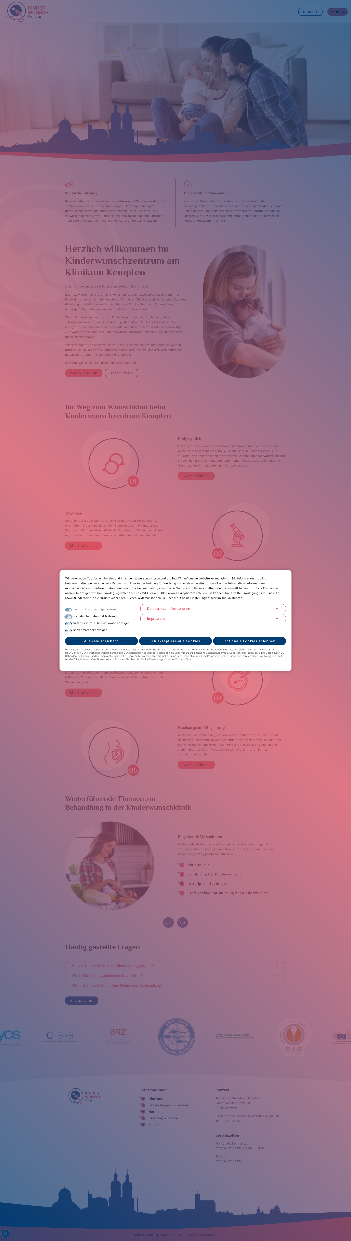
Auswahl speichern (101, 641)
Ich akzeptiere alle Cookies (175, 641)
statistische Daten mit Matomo (95, 616)
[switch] (68, 616)
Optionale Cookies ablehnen (250, 641)
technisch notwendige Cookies (94, 609)
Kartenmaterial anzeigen (90, 630)
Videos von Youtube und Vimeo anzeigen (101, 623)
